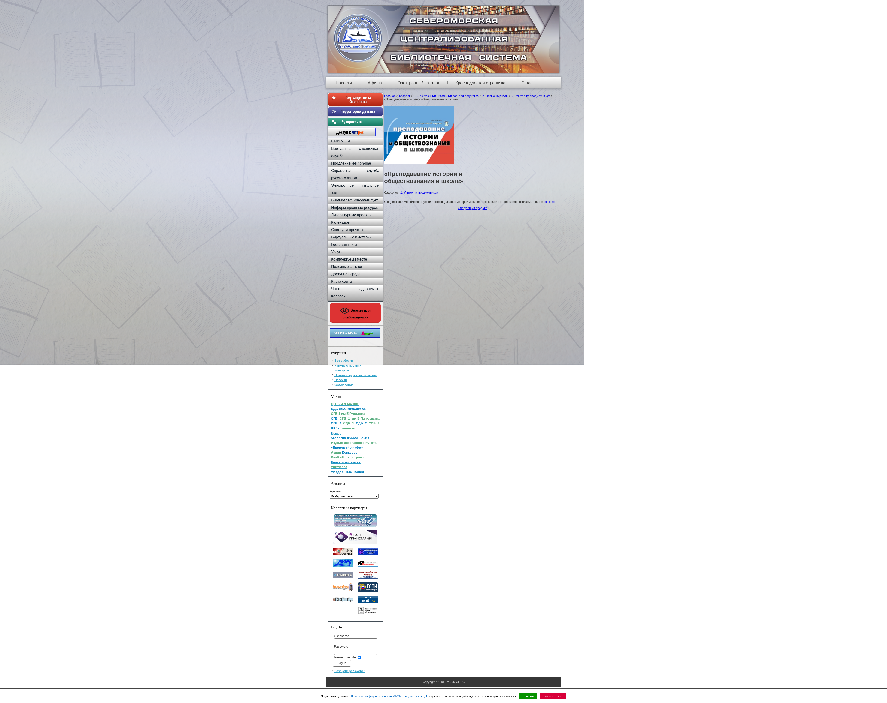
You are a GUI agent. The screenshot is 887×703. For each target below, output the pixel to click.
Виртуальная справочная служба (355, 152)
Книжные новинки (347, 365)
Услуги (337, 252)
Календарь (340, 222)
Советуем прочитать (348, 230)
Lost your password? (349, 671)
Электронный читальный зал (355, 189)
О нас (526, 83)
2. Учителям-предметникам (531, 96)
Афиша (375, 83)
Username (341, 636)
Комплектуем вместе (349, 259)
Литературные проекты (351, 215)
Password (341, 646)
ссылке (549, 202)
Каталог (404, 96)
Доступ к (348, 132)
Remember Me (345, 657)
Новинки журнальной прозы (355, 375)
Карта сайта (341, 281)
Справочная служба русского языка (355, 174)
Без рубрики (343, 360)
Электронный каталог (419, 83)
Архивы (335, 491)
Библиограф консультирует (354, 200)
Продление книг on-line (351, 163)
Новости (344, 83)
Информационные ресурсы (355, 208)
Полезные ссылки (346, 267)
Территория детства (358, 111)
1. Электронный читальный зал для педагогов (446, 96)
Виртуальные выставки (351, 237)
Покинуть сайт (552, 696)
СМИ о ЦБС (341, 141)
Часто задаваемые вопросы (355, 292)
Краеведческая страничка (480, 83)
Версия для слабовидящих (357, 313)
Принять (528, 696)
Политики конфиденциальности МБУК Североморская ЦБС (389, 696)
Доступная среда (346, 274)
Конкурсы (341, 370)
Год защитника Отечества (358, 99)
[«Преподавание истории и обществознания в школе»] (419, 164)
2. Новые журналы (495, 96)
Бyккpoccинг (358, 121)
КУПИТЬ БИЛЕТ (346, 333)
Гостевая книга (344, 244)
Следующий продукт (472, 208)
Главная (389, 96)
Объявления (344, 385)
